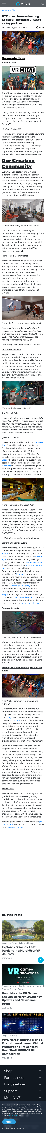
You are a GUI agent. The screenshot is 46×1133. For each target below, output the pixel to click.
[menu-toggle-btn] (3, 3)
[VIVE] (23, 3)
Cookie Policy (13, 1115)
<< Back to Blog (9, 10)
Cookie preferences (12, 1128)
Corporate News (13, 58)
